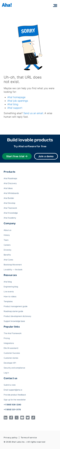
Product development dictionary (17, 316)
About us (7, 230)
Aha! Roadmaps (10, 178)
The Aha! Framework (12, 333)
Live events (9, 291)
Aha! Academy (10, 218)
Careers (7, 245)
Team (6, 240)
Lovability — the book (13, 269)
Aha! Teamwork (10, 208)
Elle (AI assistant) (11, 348)
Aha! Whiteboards (11, 193)
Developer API (10, 363)
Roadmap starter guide (13, 311)
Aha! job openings (17, 100)
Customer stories (11, 358)
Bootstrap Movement (13, 264)
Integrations (9, 343)
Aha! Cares (8, 260)
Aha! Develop (9, 203)
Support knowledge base (14, 321)
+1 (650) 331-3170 (12, 409)
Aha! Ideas (8, 188)
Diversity (7, 250)
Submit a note (10, 385)
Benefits (7, 255)
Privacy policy (11, 437)
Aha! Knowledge (11, 213)
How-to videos (10, 296)
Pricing (7, 338)
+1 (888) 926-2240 (12, 404)
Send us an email (33, 113)
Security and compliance (14, 368)
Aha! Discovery (10, 183)
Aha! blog (12, 104)
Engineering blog (11, 286)
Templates (8, 301)
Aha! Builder (9, 198)
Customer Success (12, 353)
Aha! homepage (16, 97)
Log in (6, 373)
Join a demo (46, 156)
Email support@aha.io (13, 390)
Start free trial (15, 156)
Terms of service (29, 437)
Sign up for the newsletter (15, 399)
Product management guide (15, 306)
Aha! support (14, 107)
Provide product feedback (15, 395)
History (7, 235)
